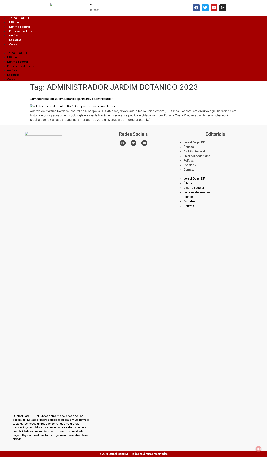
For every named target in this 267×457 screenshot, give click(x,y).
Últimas (14, 22)
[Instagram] (222, 7)
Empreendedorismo (22, 31)
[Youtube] (214, 7)
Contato (14, 44)
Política (14, 35)
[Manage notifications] (258, 449)
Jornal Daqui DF (20, 18)
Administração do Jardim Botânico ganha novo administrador (71, 99)
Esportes (15, 40)
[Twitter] (205, 7)
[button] (133, 48)
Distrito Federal (19, 26)
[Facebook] (196, 7)
